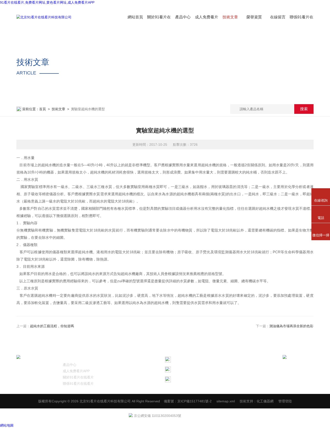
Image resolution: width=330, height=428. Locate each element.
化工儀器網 (265, 401)
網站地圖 (7, 425)
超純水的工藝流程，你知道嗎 (52, 326)
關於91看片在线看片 (78, 377)
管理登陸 (285, 401)
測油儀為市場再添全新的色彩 (292, 326)
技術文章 (230, 17)
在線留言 (278, 17)
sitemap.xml (225, 401)
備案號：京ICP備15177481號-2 (188, 401)
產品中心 (183, 17)
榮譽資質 (254, 17)
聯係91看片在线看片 (78, 383)
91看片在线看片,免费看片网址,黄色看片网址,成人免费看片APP (47, 2)
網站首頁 (135, 17)
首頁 (42, 109)
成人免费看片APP (76, 371)
